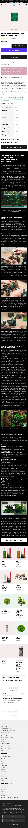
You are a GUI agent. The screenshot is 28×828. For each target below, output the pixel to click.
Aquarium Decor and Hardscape (8, 735)
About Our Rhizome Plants (9, 142)
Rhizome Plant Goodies (14, 147)
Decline (13, 820)
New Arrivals (4, 726)
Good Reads (4, 789)
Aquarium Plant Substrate (7, 737)
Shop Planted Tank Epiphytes (14, 540)
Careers (3, 799)
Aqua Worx (3, 767)
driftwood (22, 229)
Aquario (3, 761)
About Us (3, 788)
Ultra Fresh (3, 771)
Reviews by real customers (10, 677)
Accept (13, 816)
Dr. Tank (3, 769)
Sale (2, 750)
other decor (9, 230)
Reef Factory (4, 778)
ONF (2, 763)
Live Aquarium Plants (6, 734)
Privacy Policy (21, 812)
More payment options (14, 53)
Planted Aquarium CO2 (6, 743)
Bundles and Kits (5, 732)
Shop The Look (4, 786)
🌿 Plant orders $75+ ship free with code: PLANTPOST (14, 1)
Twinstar (3, 760)
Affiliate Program (5, 795)
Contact (3, 793)
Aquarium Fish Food (6, 748)
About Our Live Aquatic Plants (10, 139)
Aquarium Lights (5, 741)
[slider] (14, 507)
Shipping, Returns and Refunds (12, 680)
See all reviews (13, 715)
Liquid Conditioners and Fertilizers (9, 745)
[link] (13, 711)
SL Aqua (3, 773)
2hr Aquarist (4, 765)
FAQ (2, 791)
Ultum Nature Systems (6, 756)
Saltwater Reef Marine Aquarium (8, 747)
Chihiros (3, 758)
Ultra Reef (3, 776)
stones (3, 230)
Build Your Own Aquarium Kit (8, 730)
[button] (22, 4)
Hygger (2, 780)
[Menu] (2, 5)
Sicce (2, 774)
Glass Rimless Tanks (6, 728)
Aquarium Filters (5, 739)
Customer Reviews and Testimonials (10, 797)
